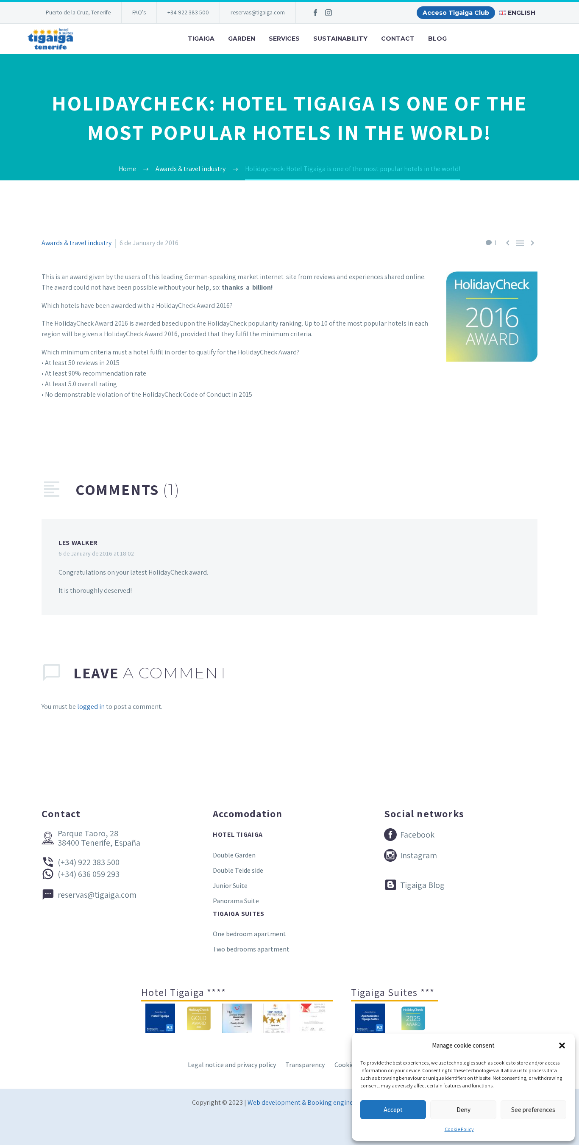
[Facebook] (315, 12)
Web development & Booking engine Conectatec (317, 1102)
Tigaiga (201, 38)
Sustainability (340, 38)
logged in (91, 706)
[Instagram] (328, 12)
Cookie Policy (459, 1129)
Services (284, 38)
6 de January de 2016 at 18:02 (96, 553)
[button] (562, 1045)
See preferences (533, 1110)
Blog (437, 38)
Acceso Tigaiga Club (456, 13)
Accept (393, 1110)
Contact (398, 38)
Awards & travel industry (76, 242)
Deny (463, 1110)
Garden (241, 38)
